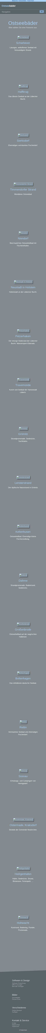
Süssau (23, 776)
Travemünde (23, 385)
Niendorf (23, 238)
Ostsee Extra (16, 999)
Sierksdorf (23, 140)
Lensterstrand (23, 482)
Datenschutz (16, 1025)
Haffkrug (23, 91)
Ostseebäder (16, 997)
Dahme (23, 580)
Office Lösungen (17, 985)
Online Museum (17, 1010)
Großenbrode (23, 629)
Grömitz (23, 434)
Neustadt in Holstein (23, 287)
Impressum (15, 1026)
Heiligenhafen (23, 874)
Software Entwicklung (18, 983)
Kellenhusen (23, 531)
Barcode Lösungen (18, 986)
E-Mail (14, 1023)
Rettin (23, 727)
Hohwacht (23, 922)
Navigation (22, 12)
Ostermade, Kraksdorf (23, 825)
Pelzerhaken (23, 336)
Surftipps (15, 1012)
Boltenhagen (23, 678)
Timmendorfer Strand (23, 189)
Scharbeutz (23, 42)
